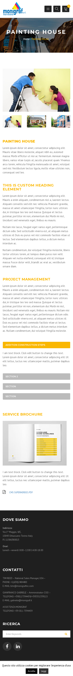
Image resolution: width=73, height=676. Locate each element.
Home (26, 39)
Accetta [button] (31, 671)
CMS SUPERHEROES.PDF (21, 492)
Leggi (43, 671)
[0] (66, 9)
